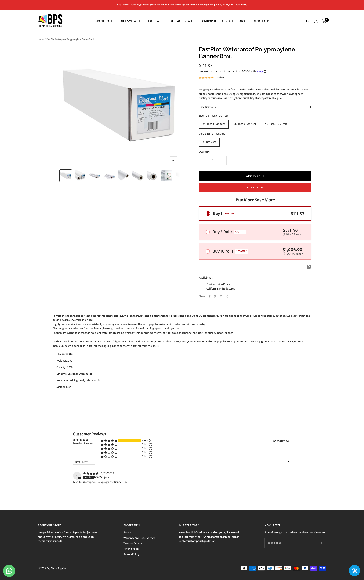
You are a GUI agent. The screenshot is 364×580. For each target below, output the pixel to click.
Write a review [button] (281, 441)
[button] (109, 440)
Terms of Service (132, 543)
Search (127, 532)
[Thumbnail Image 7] (152, 175)
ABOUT (243, 21)
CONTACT (227, 21)
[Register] (320, 543)
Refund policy (131, 548)
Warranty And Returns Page (139, 538)
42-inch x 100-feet (276, 124)
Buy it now (255, 187)
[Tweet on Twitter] (221, 296)
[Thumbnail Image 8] (166, 175)
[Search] (308, 21)
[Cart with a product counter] (324, 21)
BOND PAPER (208, 21)
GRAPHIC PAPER (104, 21)
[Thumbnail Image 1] (65, 175)
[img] (91, 473)
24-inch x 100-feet (213, 124)
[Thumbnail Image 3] (94, 175)
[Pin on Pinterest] (215, 296)
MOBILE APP (261, 21)
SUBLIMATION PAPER (182, 21)
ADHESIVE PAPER (130, 21)
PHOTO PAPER (155, 21)
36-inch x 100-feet (245, 124)
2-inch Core (209, 142)
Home (41, 39)
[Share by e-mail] (227, 296)
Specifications (207, 107)
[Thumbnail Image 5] (123, 175)
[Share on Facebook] (210, 296)
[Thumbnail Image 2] (80, 175)
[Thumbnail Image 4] (109, 175)
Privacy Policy (131, 554)
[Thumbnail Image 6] (137, 175)
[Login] (316, 21)
